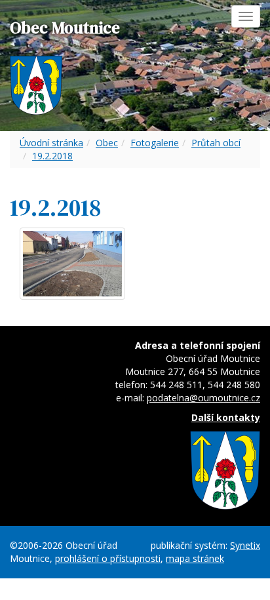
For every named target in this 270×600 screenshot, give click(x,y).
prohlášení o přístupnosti (108, 558)
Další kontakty (225, 417)
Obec (107, 142)
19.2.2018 (52, 156)
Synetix (245, 545)
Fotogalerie (154, 142)
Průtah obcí (216, 142)
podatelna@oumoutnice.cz (203, 397)
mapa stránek (195, 558)
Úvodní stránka (51, 142)
